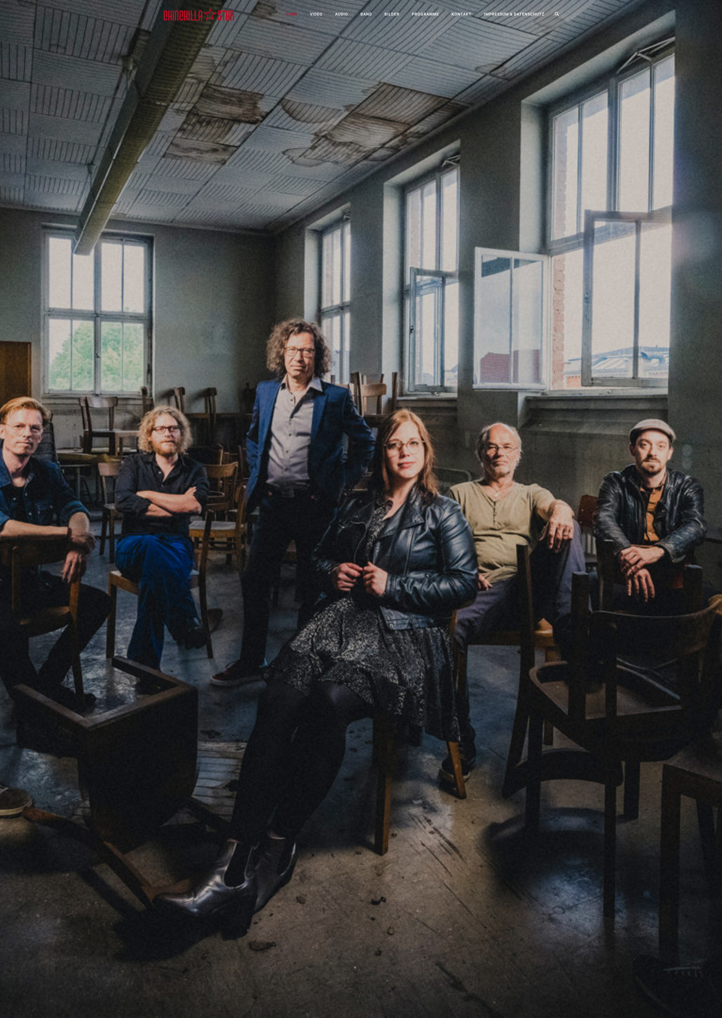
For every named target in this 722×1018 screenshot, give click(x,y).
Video (316, 14)
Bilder (391, 14)
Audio (341, 14)
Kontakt (462, 14)
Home (291, 14)
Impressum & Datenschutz (514, 14)
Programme (425, 14)
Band (366, 14)
